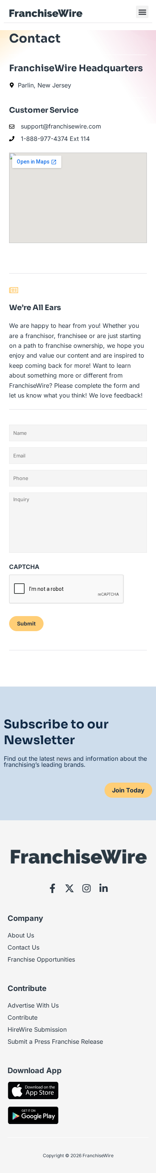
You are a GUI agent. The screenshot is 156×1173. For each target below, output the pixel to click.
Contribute (22, 1017)
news (63, 758)
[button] (142, 12)
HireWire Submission (37, 1029)
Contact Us (23, 947)
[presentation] (66, 589)
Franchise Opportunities (41, 959)
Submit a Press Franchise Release (55, 1041)
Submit (26, 623)
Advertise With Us (33, 1005)
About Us (21, 935)
